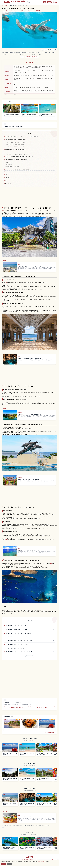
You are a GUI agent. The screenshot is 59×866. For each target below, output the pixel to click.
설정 (14, 864)
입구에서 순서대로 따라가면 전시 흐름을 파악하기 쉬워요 (16, 151)
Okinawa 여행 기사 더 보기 (50, 117)
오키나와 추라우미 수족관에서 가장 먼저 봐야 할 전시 (16, 139)
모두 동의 (3, 864)
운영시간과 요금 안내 (10, 162)
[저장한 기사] (42, 50)
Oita (23, 10)
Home (49, 2)
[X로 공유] (53, 50)
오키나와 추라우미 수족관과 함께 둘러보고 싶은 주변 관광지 (17, 169)
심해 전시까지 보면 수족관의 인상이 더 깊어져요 (15, 146)
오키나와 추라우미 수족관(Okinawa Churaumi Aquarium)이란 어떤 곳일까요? (21, 136)
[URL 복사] (51, 50)
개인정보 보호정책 (29, 859)
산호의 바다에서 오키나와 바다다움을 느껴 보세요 (15, 144)
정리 (6, 171)
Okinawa (5, 5)
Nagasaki (13, 10)
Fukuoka (4, 10)
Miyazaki (27, 10)
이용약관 (23, 859)
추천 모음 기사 (8, 180)
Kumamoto (18, 10)
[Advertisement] (29, 197)
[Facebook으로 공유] (56, 50)
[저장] (45, 50)
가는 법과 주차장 (9, 164)
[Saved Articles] (54, 2)
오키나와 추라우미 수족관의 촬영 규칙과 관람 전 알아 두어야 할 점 (19, 156)
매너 (51, 563)
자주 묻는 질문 (8, 174)
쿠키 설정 (35, 859)
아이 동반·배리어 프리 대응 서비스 (12, 166)
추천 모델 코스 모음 (9, 177)
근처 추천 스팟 (8, 183)
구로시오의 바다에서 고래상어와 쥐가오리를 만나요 (15, 142)
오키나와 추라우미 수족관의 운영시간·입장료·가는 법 (16, 159)
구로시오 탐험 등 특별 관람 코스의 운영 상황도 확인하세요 (17, 154)
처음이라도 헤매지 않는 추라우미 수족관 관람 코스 (15, 149)
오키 (3, 210)
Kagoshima (32, 10)
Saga (9, 10)
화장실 (6, 539)
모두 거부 (9, 864)
